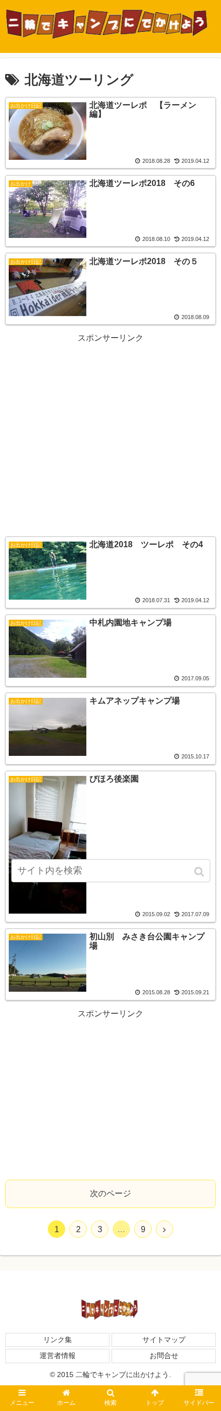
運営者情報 (58, 1355)
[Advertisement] (110, 434)
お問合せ (164, 1355)
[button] (200, 871)
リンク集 (57, 1339)
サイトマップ (164, 1339)
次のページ (110, 1193)
